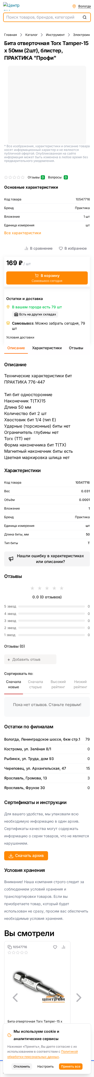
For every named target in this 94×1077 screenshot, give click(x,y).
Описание (16, 348)
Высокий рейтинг (58, 684)
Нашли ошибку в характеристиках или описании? (50, 558)
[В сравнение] (63, 947)
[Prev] (15, 998)
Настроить (45, 1066)
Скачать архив (29, 855)
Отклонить (22, 1066)
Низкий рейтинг (80, 684)
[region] (47, 997)
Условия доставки (20, 337)
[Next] (79, 998)
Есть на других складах (37, 314)
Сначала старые (35, 684)
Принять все (70, 1066)
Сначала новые (13, 684)
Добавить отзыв (23, 659)
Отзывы (76, 348)
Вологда (84, 6)
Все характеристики (22, 233)
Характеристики (47, 348)
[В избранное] (55, 947)
